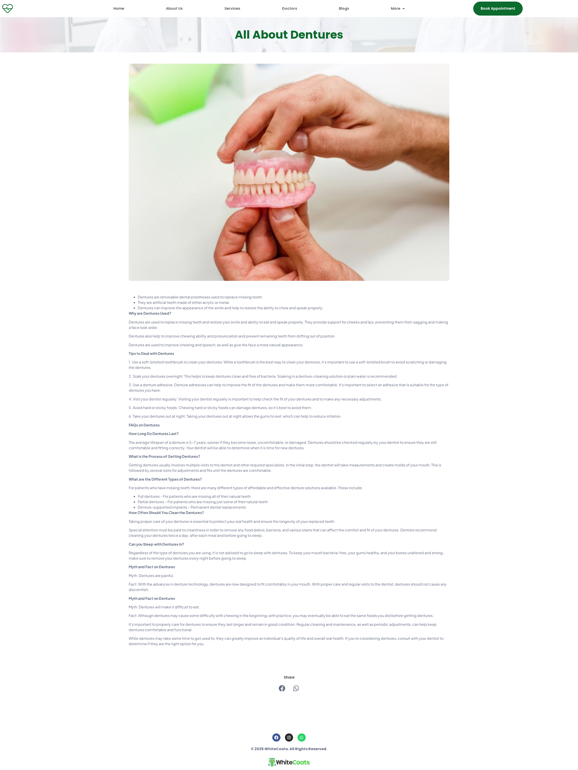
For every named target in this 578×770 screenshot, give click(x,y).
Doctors (289, 8)
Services (232, 8)
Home (118, 8)
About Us (174, 8)
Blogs (344, 8)
